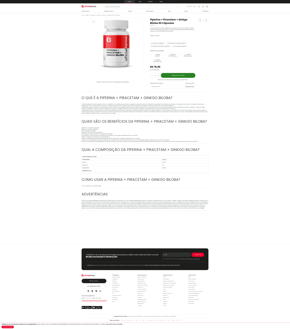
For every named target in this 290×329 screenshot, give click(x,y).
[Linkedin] (100, 291)
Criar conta (189, 6)
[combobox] (141, 6)
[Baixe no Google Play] (87, 308)
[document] (145, 325)
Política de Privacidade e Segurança (190, 259)
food (161, 1)
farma (129, 1)
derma (150, 1)
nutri (140, 1)
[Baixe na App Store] (97, 308)
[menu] (199, 6)
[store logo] (89, 6)
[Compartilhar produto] (206, 20)
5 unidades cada (157, 60)
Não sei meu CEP (189, 83)
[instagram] (96, 291)
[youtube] (92, 291)
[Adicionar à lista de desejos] (200, 20)
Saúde (87, 15)
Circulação (92, 15)
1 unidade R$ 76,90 (157, 55)
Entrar (194, 6)
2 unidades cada (173, 55)
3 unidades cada (188, 55)
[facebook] (88, 291)
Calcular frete (189, 87)
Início (83, 15)
